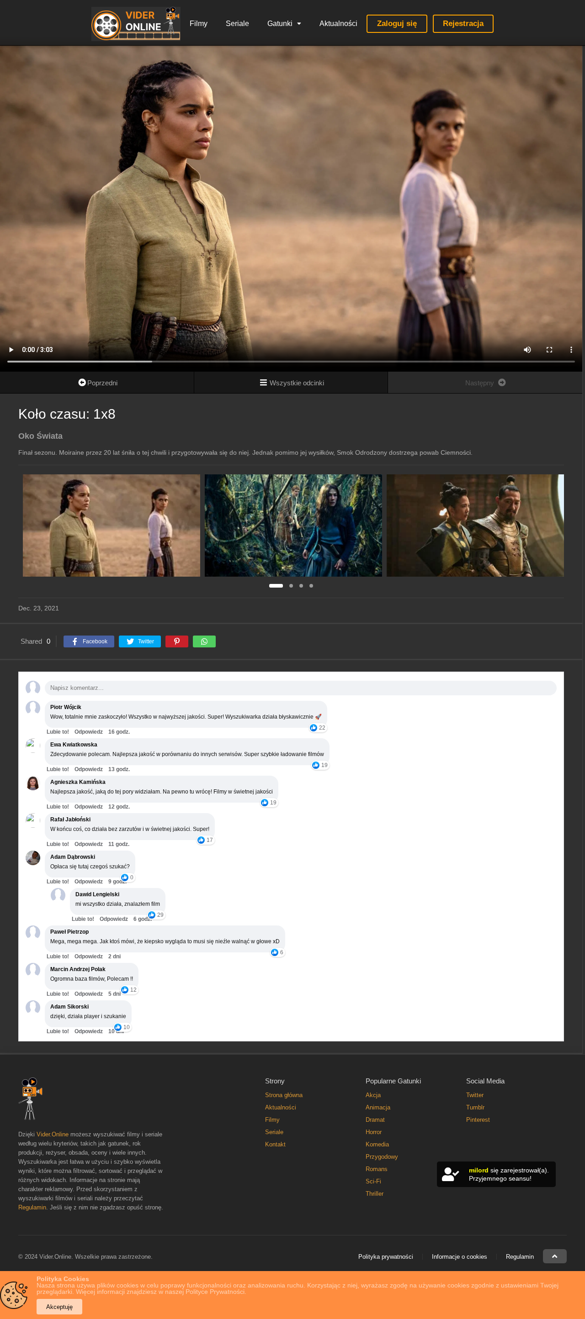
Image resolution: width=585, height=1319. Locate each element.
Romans (377, 1169)
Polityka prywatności (385, 1256)
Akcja (373, 1095)
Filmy (198, 23)
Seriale (237, 23)
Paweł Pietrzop (69, 932)
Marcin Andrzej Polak (78, 969)
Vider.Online (53, 1134)
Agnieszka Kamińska (78, 782)
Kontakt (275, 1144)
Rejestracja (463, 23)
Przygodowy (382, 1156)
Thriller (374, 1193)
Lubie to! (58, 732)
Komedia (377, 1144)
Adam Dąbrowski (72, 857)
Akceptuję (59, 1306)
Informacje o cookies (459, 1256)
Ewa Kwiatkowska (73, 744)
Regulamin (32, 1207)
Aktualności (338, 23)
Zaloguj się (397, 23)
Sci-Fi (373, 1181)
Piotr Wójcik (65, 707)
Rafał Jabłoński (70, 819)
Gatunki (279, 23)
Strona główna (284, 1095)
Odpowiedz (88, 732)
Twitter (475, 1095)
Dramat (375, 1119)
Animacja (378, 1107)
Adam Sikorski (69, 1006)
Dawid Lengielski (97, 894)
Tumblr (475, 1107)
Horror (374, 1132)
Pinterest (478, 1119)
